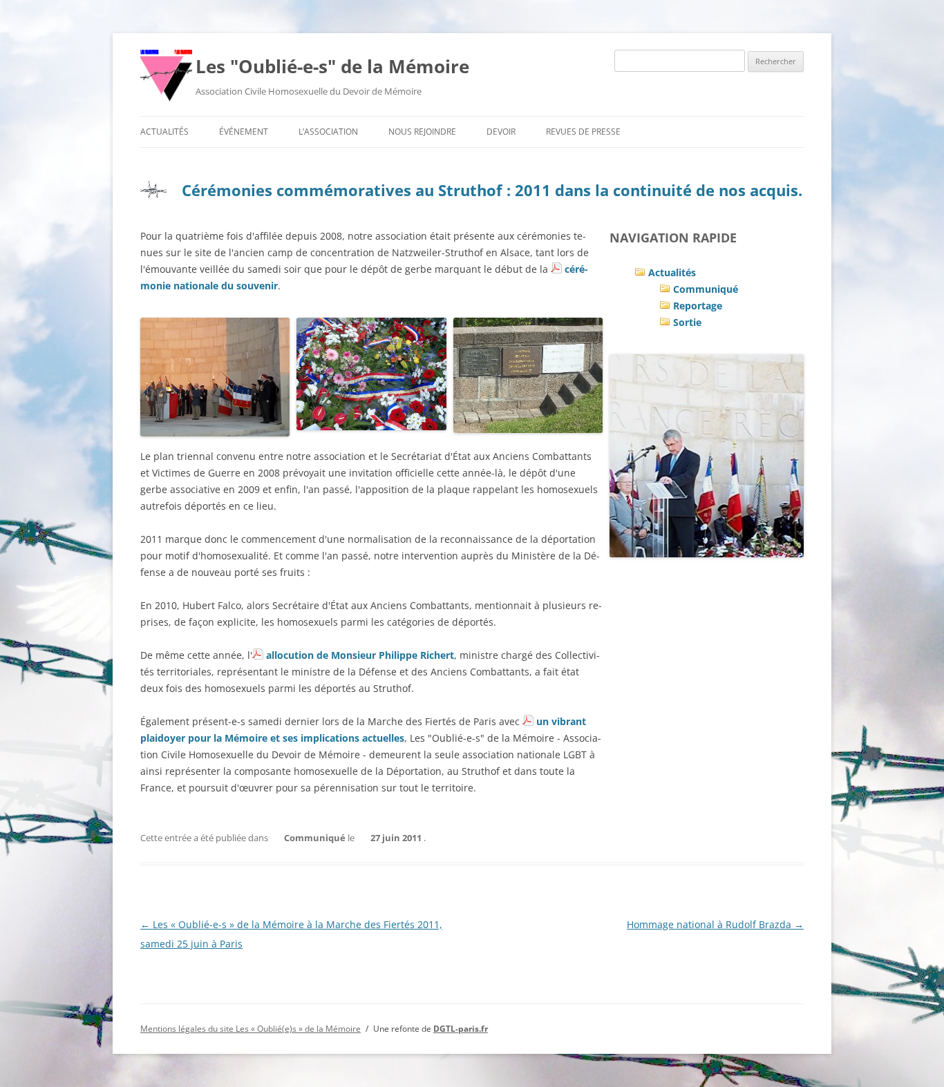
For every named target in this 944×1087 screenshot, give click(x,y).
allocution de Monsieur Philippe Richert (360, 655)
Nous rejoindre (422, 131)
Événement (243, 131)
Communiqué (705, 289)
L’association (328, 131)
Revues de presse (583, 131)
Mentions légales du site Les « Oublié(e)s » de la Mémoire (250, 1029)
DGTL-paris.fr (460, 1029)
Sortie (687, 322)
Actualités (164, 131)
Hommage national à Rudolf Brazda (715, 924)
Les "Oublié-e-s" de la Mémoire (332, 66)
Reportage (697, 305)
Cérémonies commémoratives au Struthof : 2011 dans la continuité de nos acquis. (492, 190)
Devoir (501, 131)
